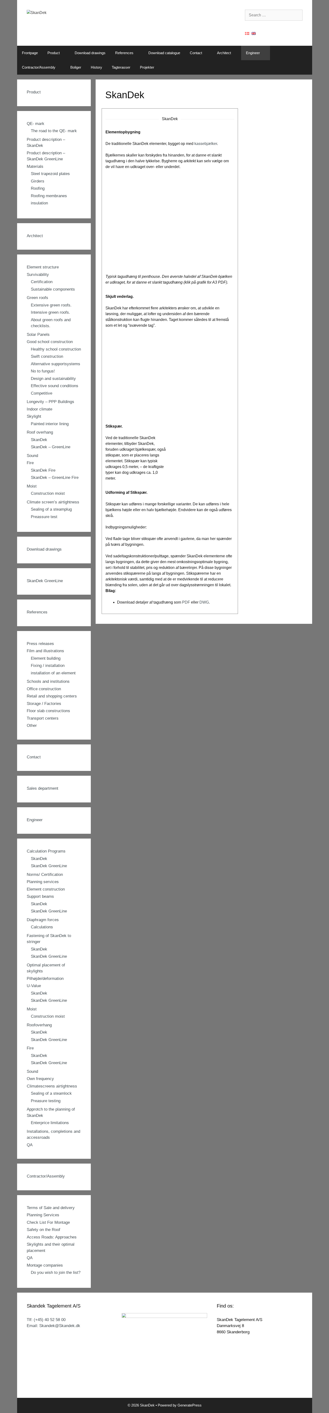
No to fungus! (43, 371)
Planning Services (43, 1215)
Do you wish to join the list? (55, 1272)
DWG (204, 602)
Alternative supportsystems (55, 364)
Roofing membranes (49, 196)
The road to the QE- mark (54, 131)
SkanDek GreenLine (45, 581)
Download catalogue (164, 53)
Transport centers (43, 718)
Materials (35, 166)
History (96, 67)
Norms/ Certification (45, 874)
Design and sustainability (53, 378)
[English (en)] (253, 33)
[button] (65, 53)
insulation (39, 203)
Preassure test (44, 516)
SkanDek (39, 439)
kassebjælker (205, 144)
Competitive (41, 393)
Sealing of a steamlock (51, 1093)
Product (53, 53)
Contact (196, 53)
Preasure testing (45, 1101)
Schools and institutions (48, 681)
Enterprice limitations (50, 1122)
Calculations (42, 927)
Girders (37, 181)
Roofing (38, 188)
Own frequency (40, 1078)
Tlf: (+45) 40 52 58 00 (46, 1319)
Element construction (46, 889)
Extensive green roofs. (51, 305)
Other (32, 725)
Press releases (40, 643)
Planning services (43, 881)
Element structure (43, 267)
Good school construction (50, 341)
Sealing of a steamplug (51, 509)
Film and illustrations (45, 651)
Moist (32, 486)
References (124, 53)
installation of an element (53, 673)
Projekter (147, 67)
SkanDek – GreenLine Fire (55, 477)
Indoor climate (39, 409)
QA (30, 1145)
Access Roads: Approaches (52, 1237)
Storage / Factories (44, 703)
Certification (42, 282)
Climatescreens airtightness (52, 1086)
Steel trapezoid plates (50, 173)
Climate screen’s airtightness (53, 502)
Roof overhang (40, 432)
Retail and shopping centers (52, 696)
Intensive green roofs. (50, 312)
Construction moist (48, 493)
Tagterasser (121, 67)
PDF (186, 602)
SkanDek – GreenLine (50, 447)
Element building (45, 658)
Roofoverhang (39, 1025)
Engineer (253, 53)
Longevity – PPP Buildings (50, 401)
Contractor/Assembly (38, 67)
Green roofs (37, 297)
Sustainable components (53, 289)
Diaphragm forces (43, 920)
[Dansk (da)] (247, 33)
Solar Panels (38, 334)
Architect (224, 53)
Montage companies (45, 1265)
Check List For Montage (48, 1222)
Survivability (38, 274)
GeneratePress (190, 1405)
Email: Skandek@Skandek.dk (53, 1325)
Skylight (34, 416)
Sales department (42, 788)
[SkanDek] (36, 12)
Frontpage (30, 53)
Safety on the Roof (43, 1229)
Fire (30, 463)
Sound (32, 455)
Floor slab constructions (48, 711)
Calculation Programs (46, 851)
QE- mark (35, 123)
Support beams (40, 896)
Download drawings (90, 53)
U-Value (34, 985)
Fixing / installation (48, 665)
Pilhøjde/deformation (45, 978)
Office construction (44, 689)
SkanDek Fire (43, 470)
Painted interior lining (50, 424)
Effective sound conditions (54, 386)
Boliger (75, 67)
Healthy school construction (56, 349)
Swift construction (47, 356)
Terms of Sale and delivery (51, 1207)
